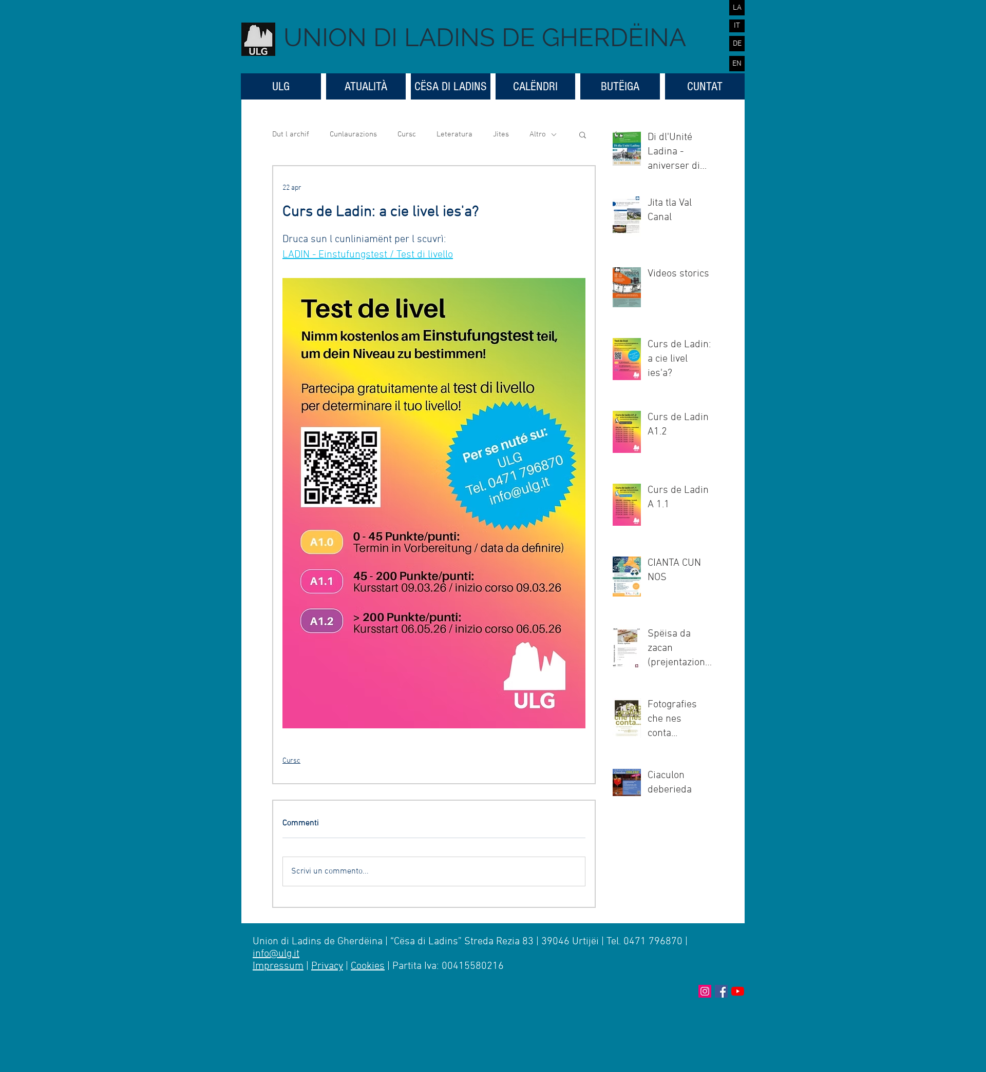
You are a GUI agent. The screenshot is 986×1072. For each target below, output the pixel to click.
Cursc (406, 134)
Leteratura (454, 134)
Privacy (327, 966)
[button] (582, 134)
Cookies (368, 966)
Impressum (278, 966)
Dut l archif (290, 134)
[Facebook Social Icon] (721, 991)
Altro (537, 134)
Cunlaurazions (353, 134)
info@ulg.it (276, 954)
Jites (501, 134)
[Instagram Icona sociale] (704, 991)
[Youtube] (737, 991)
